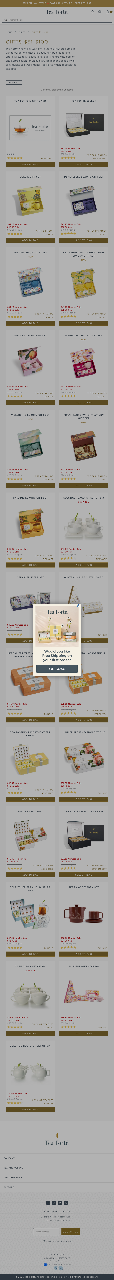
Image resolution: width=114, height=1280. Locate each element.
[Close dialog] (78, 605)
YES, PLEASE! (57, 668)
